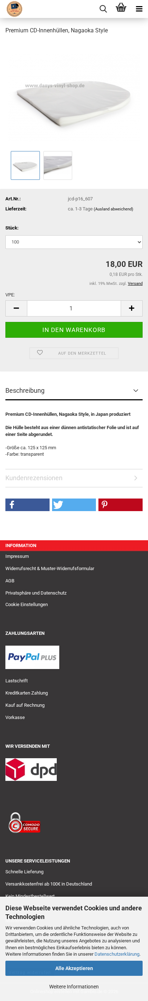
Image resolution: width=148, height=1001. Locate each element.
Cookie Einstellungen (26, 604)
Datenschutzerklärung (116, 954)
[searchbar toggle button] (103, 9)
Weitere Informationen (74, 986)
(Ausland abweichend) (113, 209)
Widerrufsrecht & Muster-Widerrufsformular (49, 568)
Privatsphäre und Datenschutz (35, 593)
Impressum (17, 556)
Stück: (12, 228)
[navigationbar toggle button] (139, 9)
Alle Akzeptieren (74, 968)
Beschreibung (25, 390)
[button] (16, 308)
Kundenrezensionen (34, 478)
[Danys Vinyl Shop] (11, 9)
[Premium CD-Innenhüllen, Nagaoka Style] (74, 94)
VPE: (10, 294)
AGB (9, 580)
